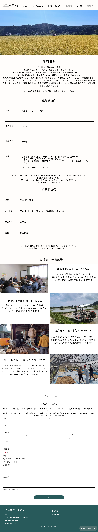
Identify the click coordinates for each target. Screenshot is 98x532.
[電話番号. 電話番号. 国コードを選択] (6, 452)
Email (5, 442)
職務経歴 (6, 477)
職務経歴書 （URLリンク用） (12, 489)
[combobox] (49, 438)
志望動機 (6, 465)
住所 (4, 425)
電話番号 (6, 449)
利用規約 (55, 511)
